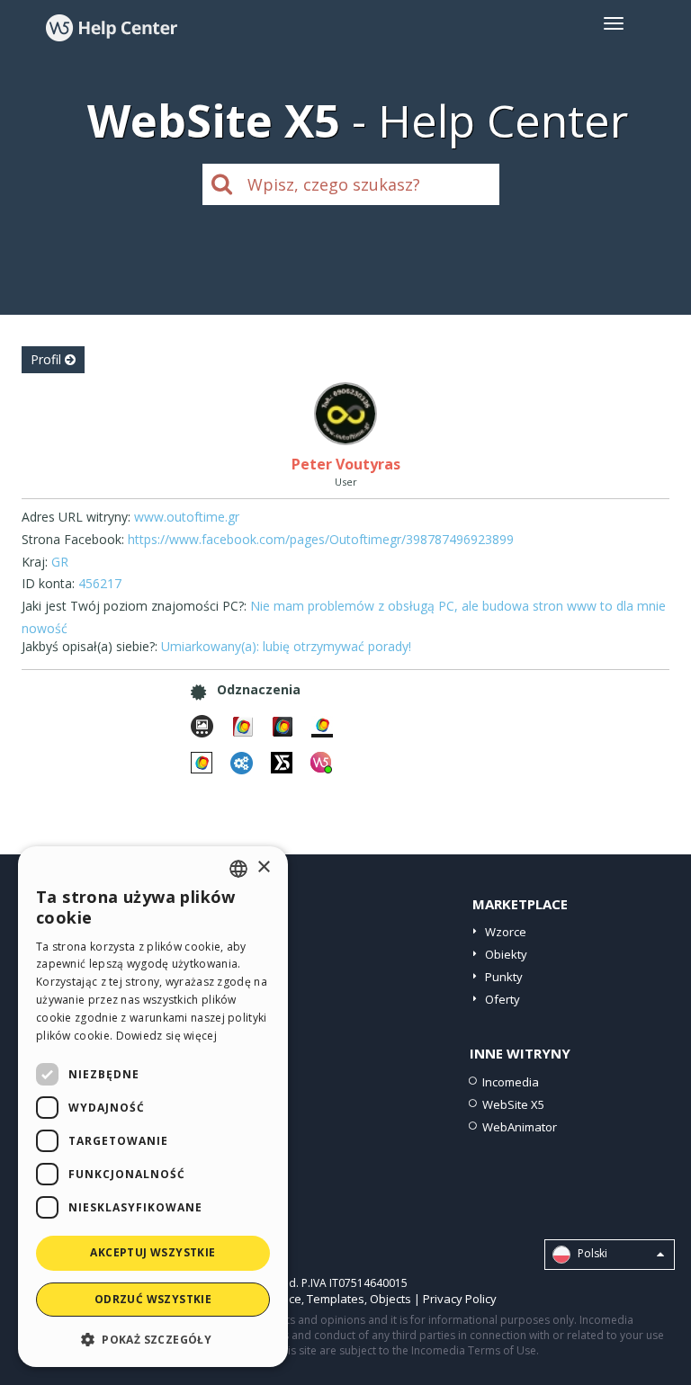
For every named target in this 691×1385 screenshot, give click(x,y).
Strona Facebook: (73, 539)
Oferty (502, 999)
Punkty (504, 977)
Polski (591, 1253)
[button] (153, 1338)
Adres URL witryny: (76, 516)
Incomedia (510, 1082)
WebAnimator (519, 1127)
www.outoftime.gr (186, 516)
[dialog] (153, 1106)
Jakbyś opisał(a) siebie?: (89, 646)
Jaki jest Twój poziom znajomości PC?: (134, 605)
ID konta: (48, 583)
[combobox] (238, 869)
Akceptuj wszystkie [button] (152, 1252)
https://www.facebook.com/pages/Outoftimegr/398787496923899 (321, 539)
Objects (390, 1299)
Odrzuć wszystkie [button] (152, 1299)
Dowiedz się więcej (166, 1035)
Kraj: (35, 561)
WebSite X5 (513, 1104)
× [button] (263, 867)
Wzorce (505, 932)
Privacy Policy (460, 1299)
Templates (335, 1299)
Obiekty (506, 954)
